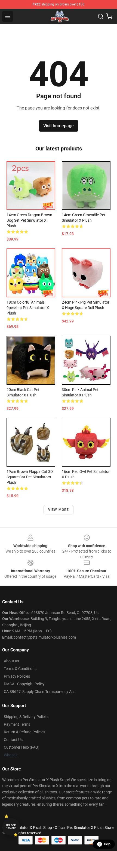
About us (11, 661)
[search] (100, 16)
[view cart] (109, 16)
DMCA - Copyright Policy (24, 684)
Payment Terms (17, 724)
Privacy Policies (17, 676)
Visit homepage (58, 125)
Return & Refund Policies (24, 732)
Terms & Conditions (20, 668)
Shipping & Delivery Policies (26, 716)
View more (58, 510)
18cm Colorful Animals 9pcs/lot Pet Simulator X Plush (28, 307)
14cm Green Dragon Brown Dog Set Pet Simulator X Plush (29, 220)
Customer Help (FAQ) (21, 747)
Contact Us (13, 739)
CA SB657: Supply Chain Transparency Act (39, 691)
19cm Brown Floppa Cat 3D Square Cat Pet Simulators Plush (30, 477)
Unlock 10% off (11, 827)
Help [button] (107, 844)
